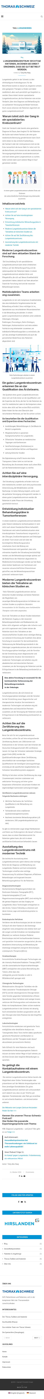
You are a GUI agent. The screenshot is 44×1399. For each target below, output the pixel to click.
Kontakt (4, 1357)
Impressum (6, 1362)
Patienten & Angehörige (23, 1254)
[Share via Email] (24, 1176)
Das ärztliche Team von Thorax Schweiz (16, 1327)
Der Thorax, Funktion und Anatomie (14, 1317)
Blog (23, 1244)
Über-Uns (23, 1264)
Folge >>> (11, 1132)
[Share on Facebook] (19, 1176)
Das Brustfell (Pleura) (9, 1322)
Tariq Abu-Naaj (25, 73)
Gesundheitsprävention (23, 1249)
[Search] (41, 16)
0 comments (30, 1172)
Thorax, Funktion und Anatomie (23, 1259)
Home (4, 1351)
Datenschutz (6, 1367)
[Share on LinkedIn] (21, 1176)
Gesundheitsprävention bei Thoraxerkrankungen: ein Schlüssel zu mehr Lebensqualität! (21, 1143)
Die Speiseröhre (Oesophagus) (13, 1332)
